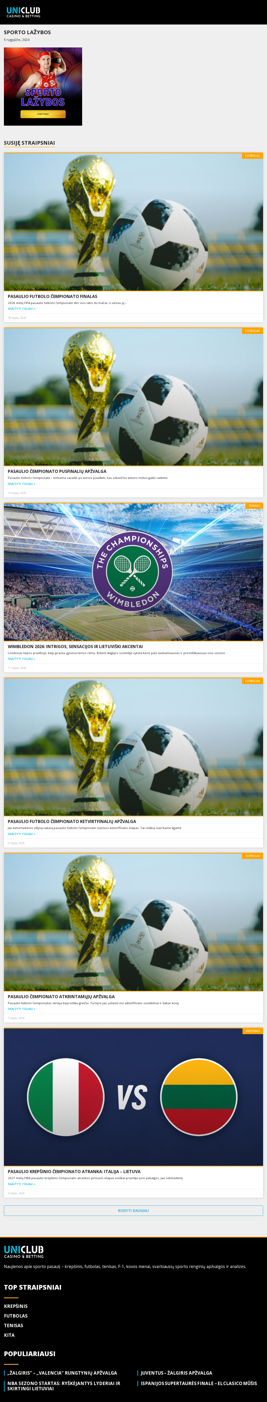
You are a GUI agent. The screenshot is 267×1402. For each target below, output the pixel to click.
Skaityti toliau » (21, 308)
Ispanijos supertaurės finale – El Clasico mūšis (200, 1383)
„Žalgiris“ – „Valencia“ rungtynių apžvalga (62, 1373)
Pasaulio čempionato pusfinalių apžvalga (58, 471)
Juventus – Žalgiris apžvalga (177, 1373)
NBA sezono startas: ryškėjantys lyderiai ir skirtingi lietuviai (63, 1386)
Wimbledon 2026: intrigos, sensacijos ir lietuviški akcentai (76, 646)
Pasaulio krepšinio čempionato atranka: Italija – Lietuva (75, 1171)
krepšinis (16, 1306)
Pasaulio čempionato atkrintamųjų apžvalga (62, 996)
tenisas (13, 1325)
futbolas (16, 1316)
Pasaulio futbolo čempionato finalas (53, 296)
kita (9, 1335)
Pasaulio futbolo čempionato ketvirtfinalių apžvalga (73, 821)
